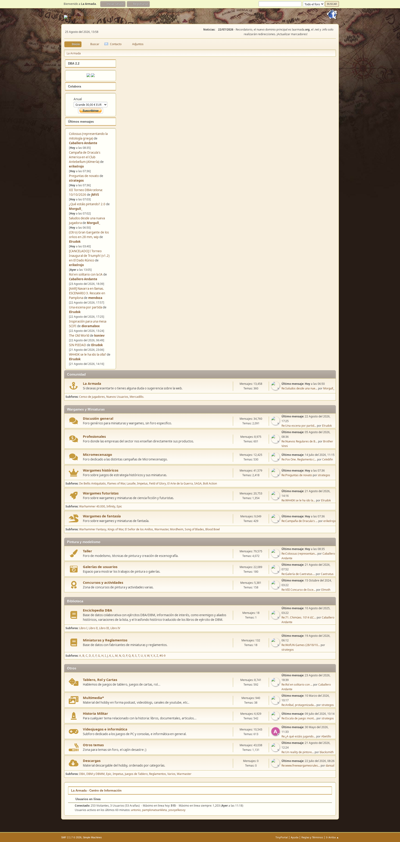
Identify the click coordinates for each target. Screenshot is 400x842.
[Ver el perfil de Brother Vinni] (276, 441)
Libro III (104, 628)
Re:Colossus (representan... (299, 554)
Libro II (93, 628)
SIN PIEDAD (77, 345)
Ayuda (294, 837)
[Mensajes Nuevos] (74, 386)
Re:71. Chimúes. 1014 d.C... (298, 617)
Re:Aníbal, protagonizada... (298, 705)
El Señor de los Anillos (139, 529)
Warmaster (161, 529)
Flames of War (116, 483)
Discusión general (98, 418)
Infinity (110, 506)
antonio (136, 810)
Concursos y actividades (103, 582)
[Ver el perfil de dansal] (276, 766)
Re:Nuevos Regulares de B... (299, 441)
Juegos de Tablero (136, 774)
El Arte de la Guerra (180, 483)
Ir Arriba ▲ (332, 837)
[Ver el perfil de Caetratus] (276, 572)
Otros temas (93, 745)
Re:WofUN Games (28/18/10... (300, 645)
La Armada (92, 383)
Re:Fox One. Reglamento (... (298, 459)
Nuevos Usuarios (117, 397)
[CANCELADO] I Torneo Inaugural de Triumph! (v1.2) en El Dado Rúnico (89, 255)
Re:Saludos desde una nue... (299, 388)
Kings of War (115, 529)
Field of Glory (157, 483)
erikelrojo (76, 166)
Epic (119, 506)
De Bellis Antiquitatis (92, 483)
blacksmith (327, 752)
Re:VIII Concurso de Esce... (298, 590)
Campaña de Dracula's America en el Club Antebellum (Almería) (84, 157)
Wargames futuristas (101, 493)
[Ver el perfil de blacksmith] (276, 750)
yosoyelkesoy (176, 810)
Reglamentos (157, 774)
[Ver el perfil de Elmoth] (276, 587)
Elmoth (325, 590)
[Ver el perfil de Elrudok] (276, 423)
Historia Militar (95, 713)
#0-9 (162, 656)
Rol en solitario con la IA (86, 274)
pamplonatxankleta (154, 810)
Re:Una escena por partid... (298, 426)
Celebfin (327, 459)
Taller (87, 551)
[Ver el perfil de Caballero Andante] (276, 556)
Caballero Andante (83, 143)
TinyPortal (281, 837)
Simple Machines (92, 837)
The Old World (79, 335)
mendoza (95, 298)
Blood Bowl (212, 529)
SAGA (198, 483)
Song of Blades (194, 529)
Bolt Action (210, 483)
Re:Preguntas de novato (296, 475)
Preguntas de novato (84, 176)
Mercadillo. (137, 397)
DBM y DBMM (95, 774)
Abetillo (326, 736)
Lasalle (131, 483)
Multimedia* (93, 697)
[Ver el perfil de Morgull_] (276, 388)
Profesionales (94, 436)
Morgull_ (75, 209)
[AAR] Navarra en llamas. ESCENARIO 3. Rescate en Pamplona (87, 293)
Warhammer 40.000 (92, 506)
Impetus (142, 483)
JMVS (95, 195)
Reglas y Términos (312, 837)
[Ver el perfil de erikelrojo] (276, 521)
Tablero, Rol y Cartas (100, 679)
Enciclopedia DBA (97, 610)
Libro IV (115, 628)
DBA (82, 774)
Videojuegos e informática (105, 729)
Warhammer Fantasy (92, 529)
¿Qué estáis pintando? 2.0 (87, 204)
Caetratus (327, 574)
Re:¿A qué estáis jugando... (298, 736)
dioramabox (90, 326)
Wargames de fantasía (102, 516)
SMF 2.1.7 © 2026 (71, 837)
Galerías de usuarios (100, 566)
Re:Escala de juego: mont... (298, 718)
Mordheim (176, 529)
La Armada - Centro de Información (96, 790)
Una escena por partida (86, 307)
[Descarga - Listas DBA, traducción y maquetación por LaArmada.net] (93, 76)
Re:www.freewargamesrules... (300, 765)
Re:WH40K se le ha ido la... (298, 500)
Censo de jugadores (92, 397)
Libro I (83, 628)
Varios (171, 774)
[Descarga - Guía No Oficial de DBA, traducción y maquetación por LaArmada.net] (88, 76)
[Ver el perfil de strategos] (276, 475)
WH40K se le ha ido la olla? (87, 354)
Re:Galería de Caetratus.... (298, 574)
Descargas (91, 760)
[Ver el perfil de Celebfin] (276, 459)
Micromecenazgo (97, 454)
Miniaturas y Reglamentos (105, 640)
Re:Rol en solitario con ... (296, 685)
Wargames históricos (100, 470)
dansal (330, 765)
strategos (76, 180)
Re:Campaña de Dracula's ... (299, 521)
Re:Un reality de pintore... (297, 752)
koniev (99, 335)
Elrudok (75, 241)
